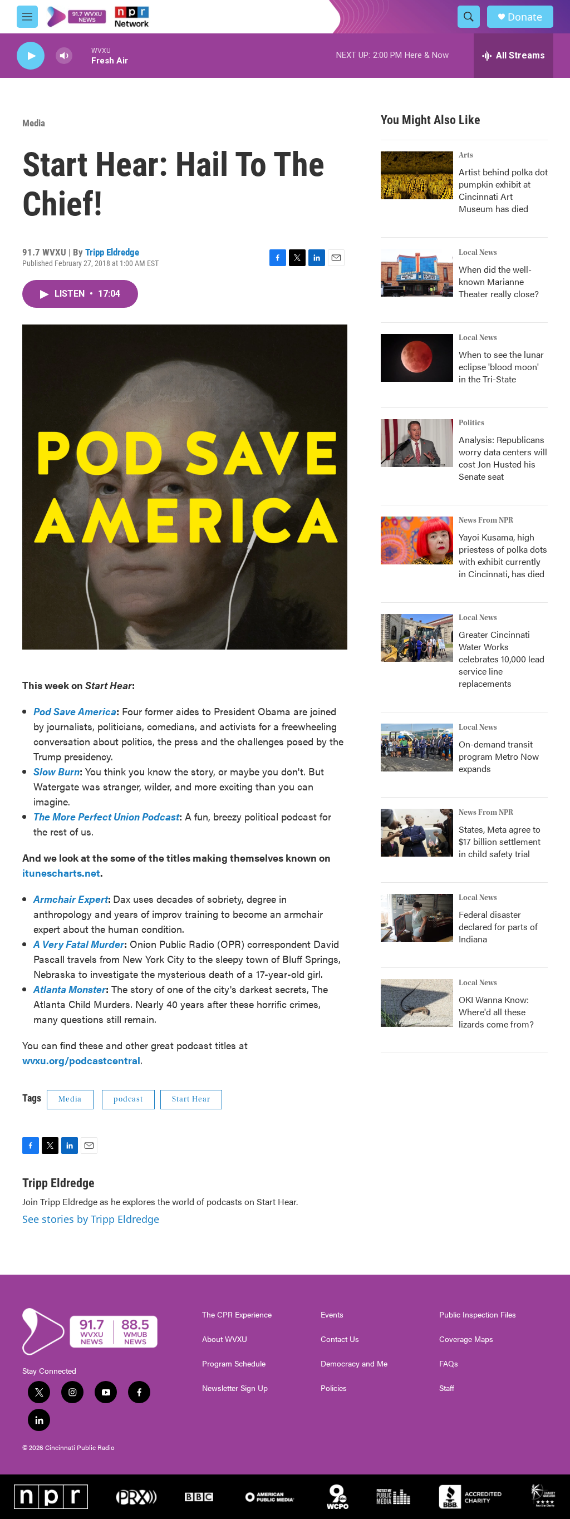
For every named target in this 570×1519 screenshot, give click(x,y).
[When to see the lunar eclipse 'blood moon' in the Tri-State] (417, 358)
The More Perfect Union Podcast (106, 816)
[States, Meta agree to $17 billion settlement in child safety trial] (417, 833)
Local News (478, 252)
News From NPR (486, 520)
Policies (334, 1388)
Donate (525, 17)
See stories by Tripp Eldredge (90, 1219)
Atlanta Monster (69, 989)
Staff (446, 1388)
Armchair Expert (70, 899)
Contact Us (340, 1339)
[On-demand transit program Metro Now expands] (417, 747)
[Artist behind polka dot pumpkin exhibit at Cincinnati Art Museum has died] (417, 175)
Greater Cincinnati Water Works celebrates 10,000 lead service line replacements (501, 659)
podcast (128, 1099)
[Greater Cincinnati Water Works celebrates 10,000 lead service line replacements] (417, 638)
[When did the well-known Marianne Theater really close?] (417, 273)
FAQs (448, 1363)
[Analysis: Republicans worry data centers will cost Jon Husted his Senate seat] (417, 443)
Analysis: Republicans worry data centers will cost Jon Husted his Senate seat (503, 458)
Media (33, 123)
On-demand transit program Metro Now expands (499, 756)
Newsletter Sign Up (235, 1388)
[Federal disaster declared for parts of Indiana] (417, 918)
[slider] (81, 55)
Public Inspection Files (477, 1314)
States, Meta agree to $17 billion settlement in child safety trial (499, 841)
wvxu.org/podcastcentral (81, 1060)
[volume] (64, 55)
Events (332, 1314)
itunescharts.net (61, 872)
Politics (471, 423)
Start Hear (191, 1099)
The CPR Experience (237, 1314)
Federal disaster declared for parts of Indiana (498, 926)
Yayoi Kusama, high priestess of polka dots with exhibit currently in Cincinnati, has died (503, 555)
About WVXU (224, 1339)
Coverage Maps (466, 1339)
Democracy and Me (354, 1363)
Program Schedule (234, 1363)
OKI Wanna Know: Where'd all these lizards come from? (496, 1011)
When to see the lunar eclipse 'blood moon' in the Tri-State (501, 366)
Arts (466, 155)
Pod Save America (74, 711)
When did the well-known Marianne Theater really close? (499, 281)
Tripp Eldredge (112, 252)
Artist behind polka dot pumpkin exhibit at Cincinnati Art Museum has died (503, 190)
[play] (31, 56)
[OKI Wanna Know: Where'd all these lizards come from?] (417, 1003)
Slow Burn (56, 771)
